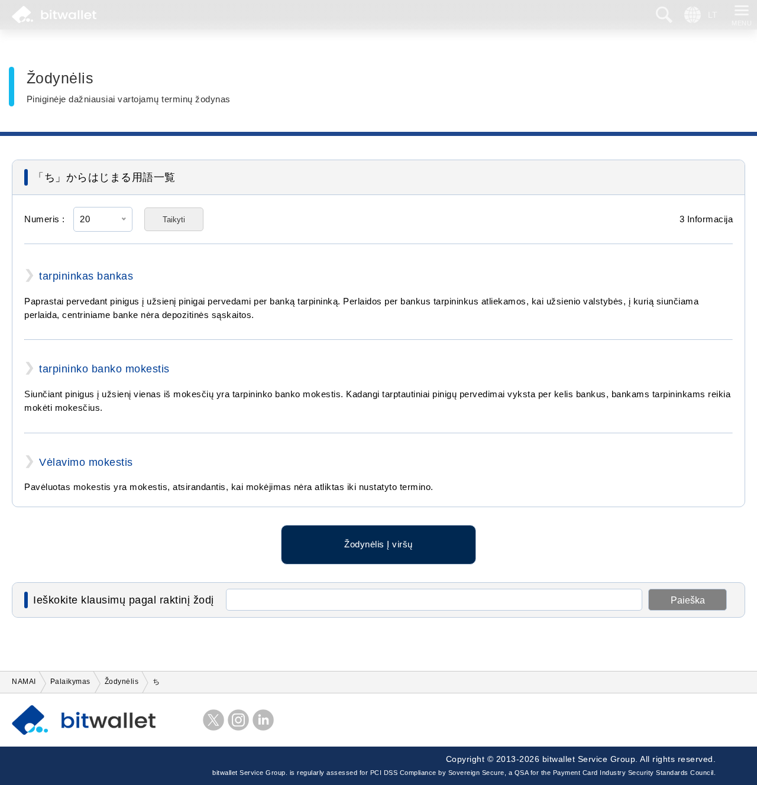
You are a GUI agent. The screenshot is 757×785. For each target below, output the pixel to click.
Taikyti (174, 219)
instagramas (238, 720)
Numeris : (44, 219)
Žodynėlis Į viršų (378, 544)
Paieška (688, 600)
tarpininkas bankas (86, 276)
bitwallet (54, 15)
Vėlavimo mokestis (86, 462)
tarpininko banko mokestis (104, 369)
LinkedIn (263, 720)
